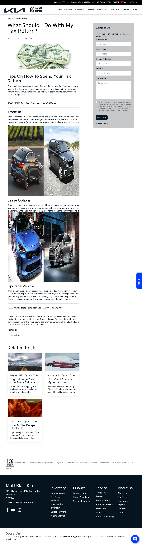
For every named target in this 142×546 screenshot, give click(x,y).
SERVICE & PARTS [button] (114, 10)
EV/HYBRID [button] (79, 10)
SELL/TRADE (90, 10)
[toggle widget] (135, 539)
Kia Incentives (58, 515)
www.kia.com (11, 539)
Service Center (103, 500)
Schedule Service (104, 504)
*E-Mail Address (103, 59)
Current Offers (58, 511)
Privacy (40, 537)
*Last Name (101, 49)
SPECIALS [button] (127, 10)
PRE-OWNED (68, 10)
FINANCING (101, 10)
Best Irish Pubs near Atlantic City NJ (38, 103)
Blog (10, 19)
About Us (123, 493)
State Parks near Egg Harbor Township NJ (41, 308)
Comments (101, 78)
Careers (122, 512)
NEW (60, 10)
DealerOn (25, 537)
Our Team (123, 497)
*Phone (99, 69)
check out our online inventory (24, 322)
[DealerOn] (13, 533)
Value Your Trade (82, 497)
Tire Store (101, 512)
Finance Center (81, 493)
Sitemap (33, 537)
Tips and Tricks (20, 19)
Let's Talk (101, 117)
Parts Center (102, 508)
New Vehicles (58, 493)
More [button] (135, 10)
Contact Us (124, 508)
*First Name (101, 39)
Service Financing (82, 501)
